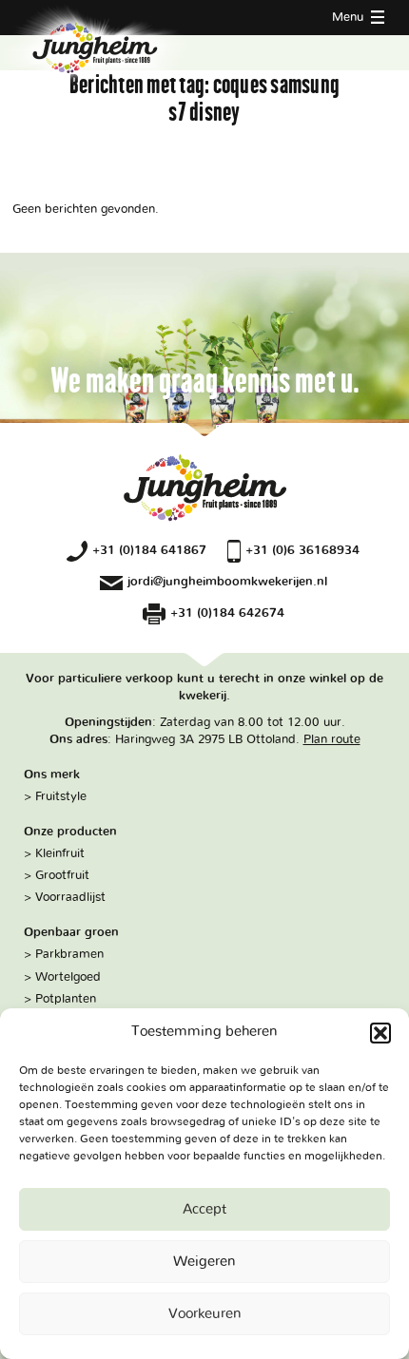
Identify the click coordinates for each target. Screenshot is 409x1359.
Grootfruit (62, 875)
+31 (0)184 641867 (149, 550)
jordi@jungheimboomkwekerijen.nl (227, 581)
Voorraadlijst (70, 897)
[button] (380, 1033)
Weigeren (204, 1261)
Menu (349, 17)
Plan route (331, 739)
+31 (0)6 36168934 (302, 550)
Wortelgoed (68, 977)
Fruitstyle (61, 796)
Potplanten (65, 998)
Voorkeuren (205, 1314)
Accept (204, 1209)
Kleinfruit (60, 853)
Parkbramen (69, 954)
